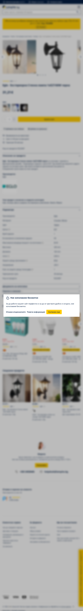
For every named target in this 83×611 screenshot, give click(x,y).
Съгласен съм (54, 312)
